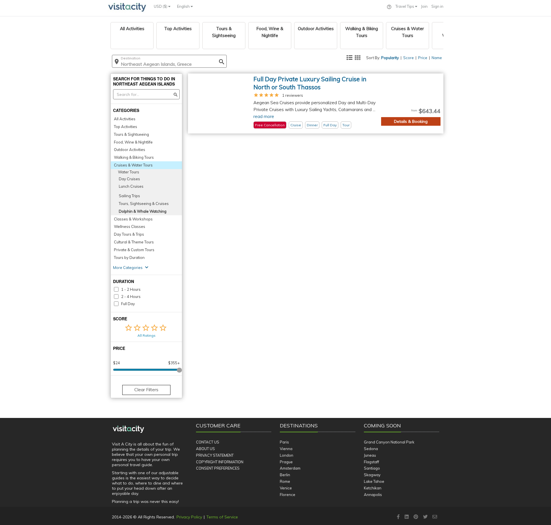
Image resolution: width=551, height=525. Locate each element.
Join (424, 6)
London (286, 455)
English (184, 6)
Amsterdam (290, 468)
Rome (285, 481)
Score (408, 57)
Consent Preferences (218, 468)
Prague (286, 462)
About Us (205, 448)
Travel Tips (405, 6)
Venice (286, 488)
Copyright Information (219, 462)
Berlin (285, 474)
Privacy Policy (189, 517)
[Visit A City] (128, 429)
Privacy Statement (215, 455)
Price (422, 57)
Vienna (286, 448)
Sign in (437, 6)
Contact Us (207, 442)
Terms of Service (222, 517)
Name (437, 57)
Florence (287, 494)
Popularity (390, 57)
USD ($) (161, 6)
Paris (284, 442)
